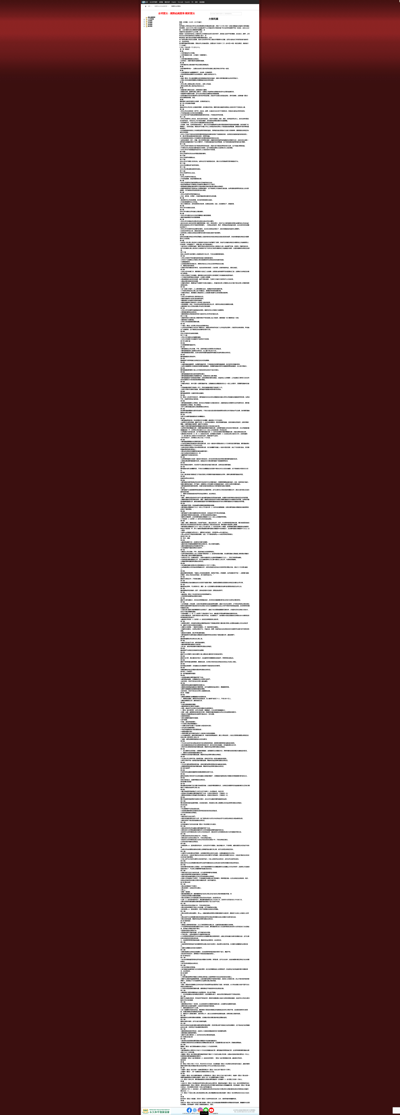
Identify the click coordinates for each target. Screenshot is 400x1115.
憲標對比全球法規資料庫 (161, 6)
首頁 (149, 6)
